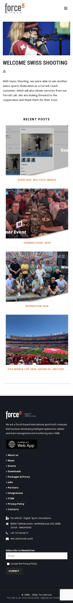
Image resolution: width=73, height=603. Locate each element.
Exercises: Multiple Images (37, 179)
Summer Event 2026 (37, 242)
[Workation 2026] (37, 277)
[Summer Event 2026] (37, 214)
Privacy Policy (30, 563)
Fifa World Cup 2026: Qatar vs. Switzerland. (38, 369)
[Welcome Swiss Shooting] (36, 38)
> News (10, 460)
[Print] (6, 71)
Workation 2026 (36, 306)
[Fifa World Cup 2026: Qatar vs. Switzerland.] (37, 340)
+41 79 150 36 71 (19, 533)
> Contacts (12, 509)
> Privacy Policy (15, 503)
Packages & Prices (19, 476)
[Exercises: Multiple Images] (37, 150)
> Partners (12, 487)
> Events (11, 466)
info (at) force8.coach (21, 538)
